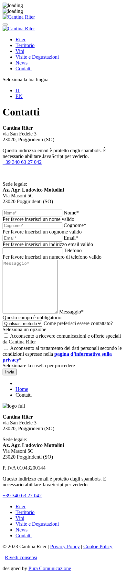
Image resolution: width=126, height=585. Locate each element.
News (21, 62)
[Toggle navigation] (5, 24)
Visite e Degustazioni (37, 57)
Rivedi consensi (21, 557)
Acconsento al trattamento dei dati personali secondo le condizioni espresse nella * (62, 353)
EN (19, 96)
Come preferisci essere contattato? (78, 323)
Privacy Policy (65, 546)
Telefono (73, 250)
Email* (71, 238)
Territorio (25, 45)
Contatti (24, 68)
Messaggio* (71, 311)
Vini (20, 51)
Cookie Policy (97, 546)
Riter (21, 39)
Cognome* (75, 225)
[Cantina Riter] (19, 17)
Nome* (71, 212)
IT (18, 90)
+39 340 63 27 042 (22, 162)
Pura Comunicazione (49, 568)
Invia (9, 372)
